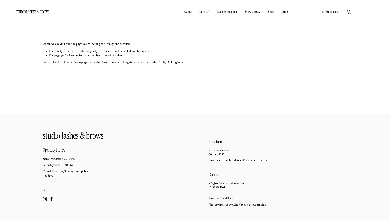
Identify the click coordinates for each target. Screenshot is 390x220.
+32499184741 (217, 187)
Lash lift (204, 12)
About (188, 12)
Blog (285, 12)
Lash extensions (227, 12)
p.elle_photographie (253, 205)
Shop (271, 12)
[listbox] (330, 12)
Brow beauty (252, 12)
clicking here (99, 62)
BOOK (366, 12)
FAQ (45, 190)
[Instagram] (45, 199)
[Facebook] (51, 199)
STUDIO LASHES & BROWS (32, 12)
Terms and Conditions (221, 199)
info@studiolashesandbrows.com (227, 184)
